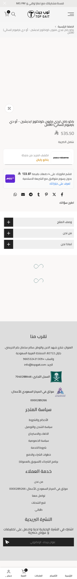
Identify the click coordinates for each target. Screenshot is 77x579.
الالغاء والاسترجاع (38, 433)
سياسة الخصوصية (38, 440)
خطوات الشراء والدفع (38, 454)
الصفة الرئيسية (66, 26)
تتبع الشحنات (38, 502)
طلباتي (39, 509)
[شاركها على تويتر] (54, 194)
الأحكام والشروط (38, 420)
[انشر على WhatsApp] (15, 194)
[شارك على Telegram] (31, 194)
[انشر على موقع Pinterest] (46, 194)
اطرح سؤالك (66, 202)
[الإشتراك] (7, 542)
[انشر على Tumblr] (38, 194)
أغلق (4, 3)
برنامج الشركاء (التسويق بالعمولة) (38, 461)
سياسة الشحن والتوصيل (38, 427)
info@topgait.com (35, 364)
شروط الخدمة (38, 447)
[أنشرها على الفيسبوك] (62, 194)
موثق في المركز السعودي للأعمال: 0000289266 (38, 488)
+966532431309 (33, 359)
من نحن (38, 481)
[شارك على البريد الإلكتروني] (23, 194)
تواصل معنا (38, 495)
